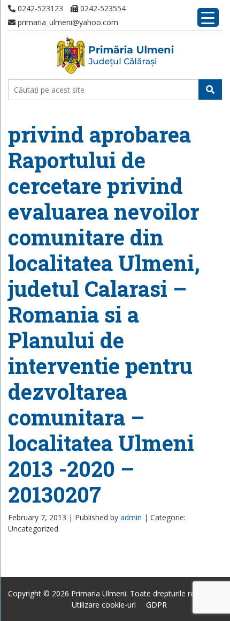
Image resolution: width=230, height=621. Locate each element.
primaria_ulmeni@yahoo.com (67, 22)
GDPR (156, 605)
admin (131, 517)
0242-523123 (39, 8)
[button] (210, 89)
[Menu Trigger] (208, 17)
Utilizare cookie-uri (104, 605)
